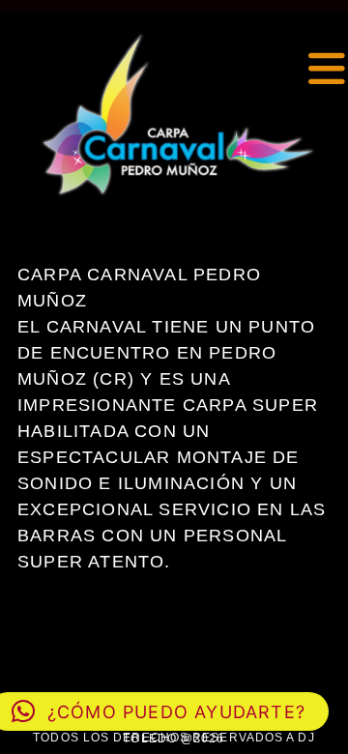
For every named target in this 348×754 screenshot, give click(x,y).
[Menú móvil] (328, 69)
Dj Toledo (4, 69)
